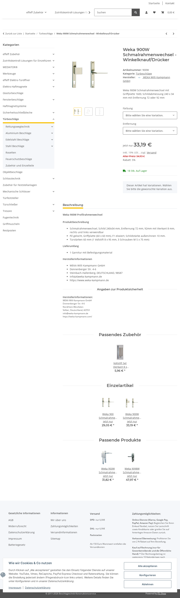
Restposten (9, 230)
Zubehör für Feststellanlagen (20, 185)
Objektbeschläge (12, 172)
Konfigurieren (147, 575)
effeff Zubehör (11, 54)
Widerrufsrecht (17, 526)
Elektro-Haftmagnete (15, 86)
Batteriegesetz (16, 544)
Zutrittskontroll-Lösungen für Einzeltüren (27, 60)
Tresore (7, 211)
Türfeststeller (11, 198)
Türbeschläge (144, 73)
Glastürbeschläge (13, 93)
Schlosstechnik (11, 178)
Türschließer (10, 204)
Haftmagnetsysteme (14, 106)
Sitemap (55, 538)
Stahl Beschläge (15, 146)
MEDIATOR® (10, 67)
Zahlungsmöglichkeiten (64, 526)
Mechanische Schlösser (16, 191)
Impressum (15, 587)
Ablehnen (147, 584)
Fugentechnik (11, 217)
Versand (151, 152)
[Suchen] (136, 12)
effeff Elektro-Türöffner (16, 80)
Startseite (154, 3)
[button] (146, 12)
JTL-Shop (162, 593)
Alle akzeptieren (147, 565)
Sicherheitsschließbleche (17, 112)
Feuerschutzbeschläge (19, 159)
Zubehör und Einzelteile (20, 165)
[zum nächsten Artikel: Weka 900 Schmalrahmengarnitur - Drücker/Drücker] (173, 33)
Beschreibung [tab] (73, 205)
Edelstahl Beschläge (17, 139)
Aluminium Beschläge (18, 133)
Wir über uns (58, 520)
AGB (10, 520)
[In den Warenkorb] (65, 45)
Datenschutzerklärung (37, 587)
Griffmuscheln (11, 224)
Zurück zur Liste (13, 33)
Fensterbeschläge (13, 99)
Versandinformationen (64, 532)
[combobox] (150, 115)
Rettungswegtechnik (18, 126)
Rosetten (11, 152)
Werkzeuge (9, 73)
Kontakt (169, 3)
